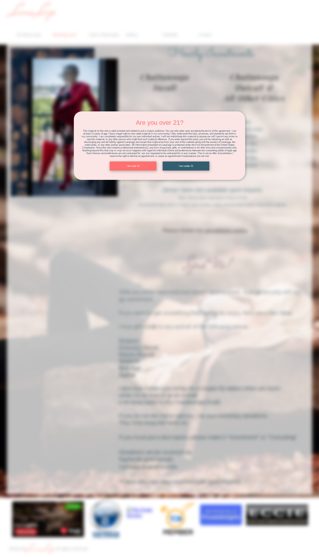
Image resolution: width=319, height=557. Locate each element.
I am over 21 (133, 166)
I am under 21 (186, 166)
